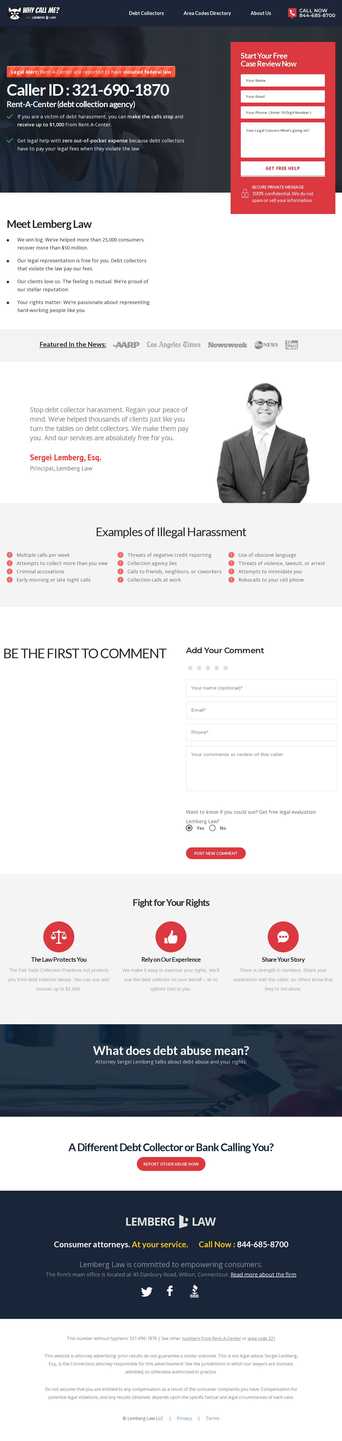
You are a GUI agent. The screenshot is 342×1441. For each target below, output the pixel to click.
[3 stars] (208, 668)
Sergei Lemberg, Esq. (65, 457)
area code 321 (261, 1338)
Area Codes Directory (207, 13)
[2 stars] (199, 668)
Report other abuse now (171, 1164)
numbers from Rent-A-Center (211, 1338)
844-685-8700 (262, 1244)
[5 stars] (225, 668)
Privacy (184, 1418)
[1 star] (190, 668)
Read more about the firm (263, 1274)
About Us (261, 13)
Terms (212, 1418)
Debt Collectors (146, 13)
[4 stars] (216, 668)
